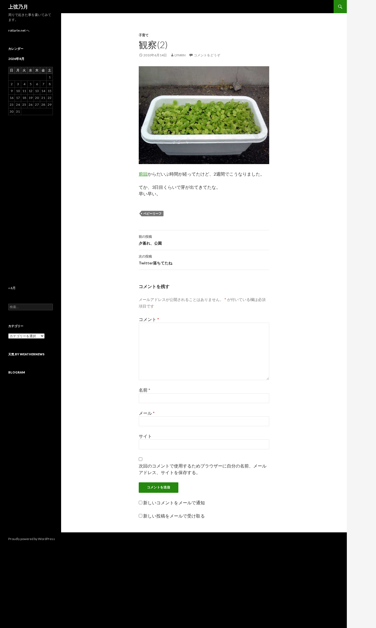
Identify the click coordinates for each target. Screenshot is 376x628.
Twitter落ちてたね (155, 259)
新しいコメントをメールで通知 (174, 502)
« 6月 (12, 288)
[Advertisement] (30, 200)
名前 (144, 389)
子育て (144, 35)
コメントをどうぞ (207, 55)
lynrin (180, 55)
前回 (143, 173)
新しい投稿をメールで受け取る (174, 515)
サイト (145, 436)
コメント (149, 319)
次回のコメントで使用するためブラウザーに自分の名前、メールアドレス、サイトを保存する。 (202, 469)
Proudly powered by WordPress (31, 539)
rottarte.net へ (18, 30)
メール (147, 413)
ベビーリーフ (152, 213)
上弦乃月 (18, 7)
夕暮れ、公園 (150, 239)
